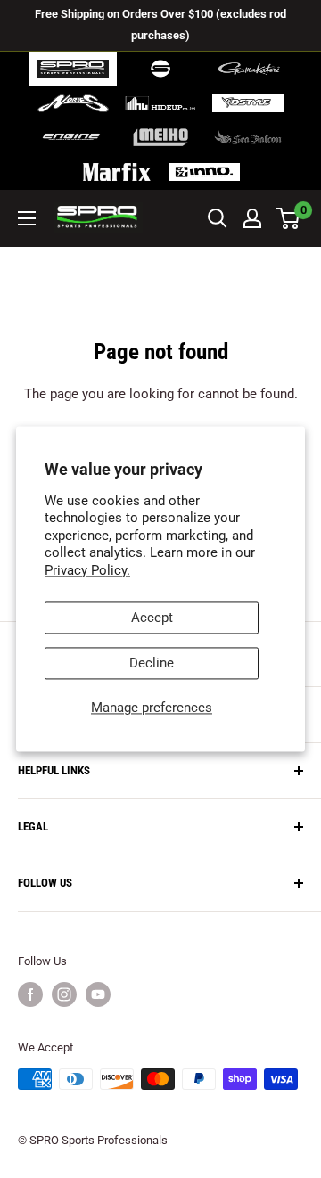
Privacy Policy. (87, 570)
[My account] (252, 218)
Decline (151, 664)
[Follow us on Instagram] (64, 994)
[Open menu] (27, 218)
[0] (288, 218)
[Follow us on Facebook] (30, 994)
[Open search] (217, 218)
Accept (152, 618)
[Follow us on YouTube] (98, 994)
